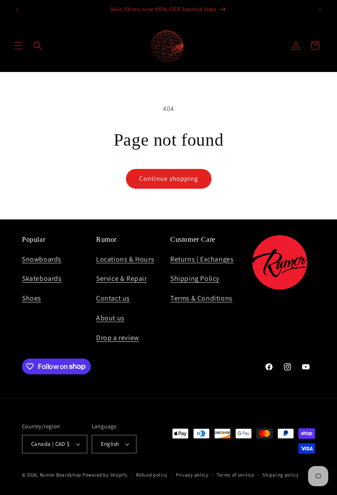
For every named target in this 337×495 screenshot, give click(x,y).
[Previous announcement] (17, 9)
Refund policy (151, 475)
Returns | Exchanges (201, 259)
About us (110, 318)
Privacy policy (192, 475)
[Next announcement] (320, 9)
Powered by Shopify (105, 475)
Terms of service (235, 475)
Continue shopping (168, 178)
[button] (18, 45)
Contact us (113, 298)
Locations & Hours (125, 259)
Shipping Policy (194, 278)
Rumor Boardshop (61, 475)
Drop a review (117, 337)
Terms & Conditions (201, 298)
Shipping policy (280, 475)
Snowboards (41, 259)
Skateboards (42, 278)
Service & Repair (121, 278)
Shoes (31, 298)
